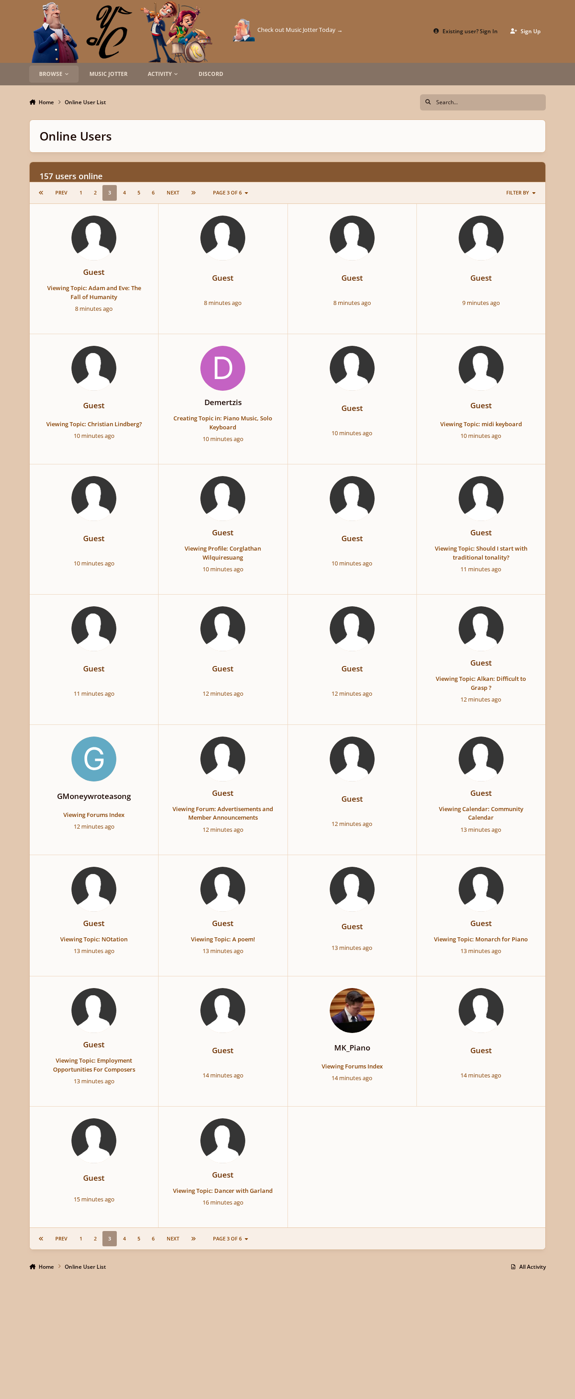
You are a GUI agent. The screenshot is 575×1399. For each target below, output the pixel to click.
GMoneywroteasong (94, 796)
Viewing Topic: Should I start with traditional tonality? (481, 552)
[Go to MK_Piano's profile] (352, 1010)
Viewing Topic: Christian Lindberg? (94, 424)
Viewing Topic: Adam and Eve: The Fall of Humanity (94, 292)
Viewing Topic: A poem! (223, 939)
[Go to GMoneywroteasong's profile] (93, 759)
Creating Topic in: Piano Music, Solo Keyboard (222, 422)
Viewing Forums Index (93, 815)
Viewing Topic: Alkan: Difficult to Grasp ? (481, 683)
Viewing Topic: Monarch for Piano (481, 939)
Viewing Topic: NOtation (94, 939)
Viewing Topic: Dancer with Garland (223, 1191)
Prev (61, 192)
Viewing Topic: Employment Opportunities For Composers (94, 1064)
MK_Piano (352, 1047)
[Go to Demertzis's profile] (222, 368)
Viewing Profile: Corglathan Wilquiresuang (223, 552)
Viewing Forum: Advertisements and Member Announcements (222, 813)
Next (173, 192)
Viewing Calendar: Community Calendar (481, 813)
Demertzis (223, 402)
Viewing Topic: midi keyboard (481, 424)
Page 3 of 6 (227, 192)
